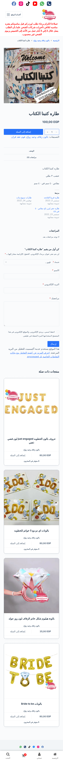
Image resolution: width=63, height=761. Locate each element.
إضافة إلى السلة (23, 131)
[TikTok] (28, 3)
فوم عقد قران (18, 136)
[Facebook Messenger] (34, 747)
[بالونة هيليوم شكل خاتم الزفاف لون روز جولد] (31, 585)
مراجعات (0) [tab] (31, 157)
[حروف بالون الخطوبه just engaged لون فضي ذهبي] (31, 405)
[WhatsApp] (42, 3)
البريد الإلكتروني (51, 284)
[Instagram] (21, 3)
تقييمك (56, 262)
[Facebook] (14, 3)
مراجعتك (54, 298)
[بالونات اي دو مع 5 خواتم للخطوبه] (31, 497)
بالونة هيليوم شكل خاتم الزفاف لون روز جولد (32, 618)
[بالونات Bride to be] (31, 670)
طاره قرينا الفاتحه (51, 197)
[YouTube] (35, 3)
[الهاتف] (49, 3)
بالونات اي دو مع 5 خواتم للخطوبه (31, 530)
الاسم (55, 270)
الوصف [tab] (31, 151)
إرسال (53, 344)
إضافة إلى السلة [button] (17, 455)
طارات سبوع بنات (24, 197)
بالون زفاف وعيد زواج (37, 136)
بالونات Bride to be (31, 703)
